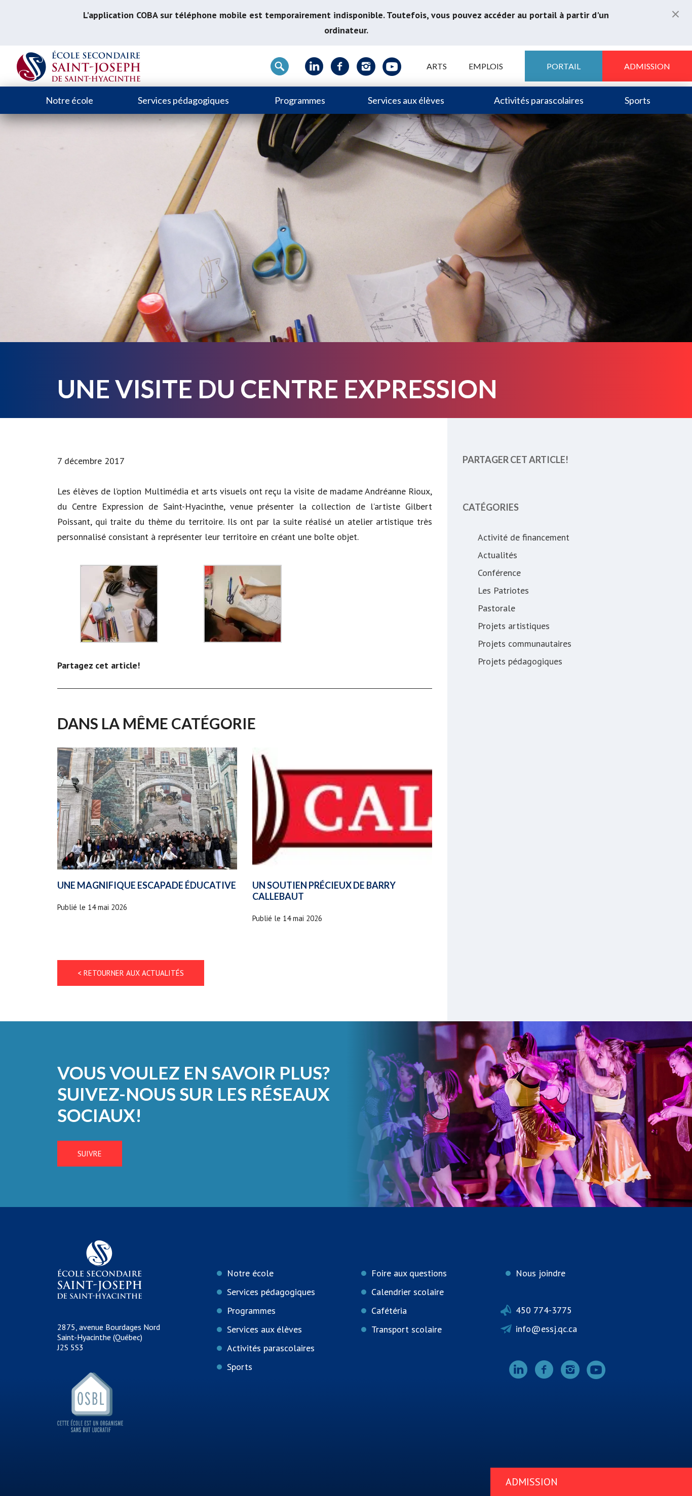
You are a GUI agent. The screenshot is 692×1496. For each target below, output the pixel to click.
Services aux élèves (406, 100)
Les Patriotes (503, 590)
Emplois (486, 66)
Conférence (499, 572)
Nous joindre (540, 1273)
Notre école (69, 100)
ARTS (437, 66)
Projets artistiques (514, 626)
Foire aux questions (409, 1273)
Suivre (90, 1153)
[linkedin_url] (314, 66)
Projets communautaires (524, 643)
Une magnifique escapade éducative (146, 885)
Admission (647, 66)
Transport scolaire (406, 1329)
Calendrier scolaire (407, 1292)
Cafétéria (389, 1310)
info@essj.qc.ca (546, 1329)
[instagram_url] (366, 66)
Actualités (497, 555)
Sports (637, 100)
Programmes (300, 100)
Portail (564, 66)
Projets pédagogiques (520, 661)
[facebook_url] (340, 66)
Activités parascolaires (539, 100)
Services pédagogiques (183, 100)
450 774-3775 (544, 1310)
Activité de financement (523, 537)
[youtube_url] (392, 66)
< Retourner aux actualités (131, 973)
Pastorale (496, 608)
